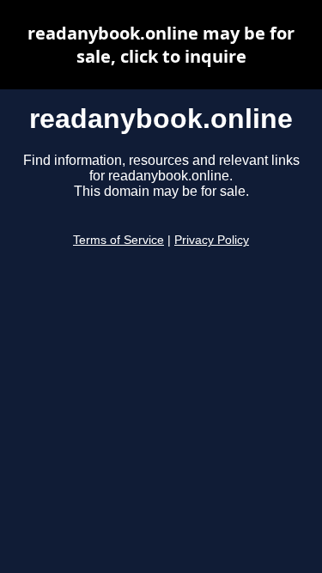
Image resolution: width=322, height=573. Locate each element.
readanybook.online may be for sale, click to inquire (161, 44)
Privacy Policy (211, 240)
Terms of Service (118, 240)
